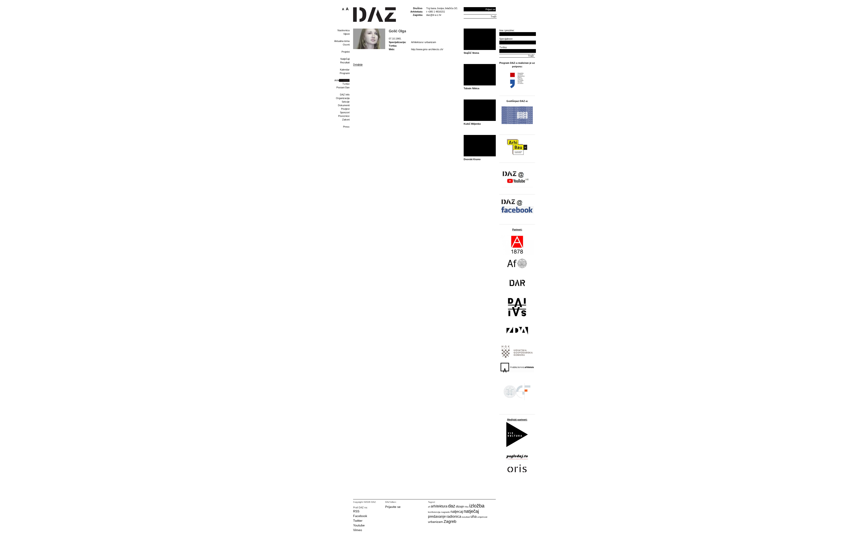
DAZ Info (345, 94)
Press (346, 126)
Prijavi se (490, 9)
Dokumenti (344, 105)
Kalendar (345, 69)
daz (451, 505)
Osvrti (346, 44)
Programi (345, 73)
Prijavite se (393, 507)
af (429, 506)
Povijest (345, 109)
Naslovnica (343, 30)
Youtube (359, 525)
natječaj (471, 511)
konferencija (434, 512)
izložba (476, 506)
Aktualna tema (342, 41)
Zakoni (346, 119)
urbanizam (435, 522)
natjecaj (457, 511)
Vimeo (357, 530)
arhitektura (439, 506)
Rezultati (345, 62)
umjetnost (482, 517)
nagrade (445, 512)
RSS (356, 511)
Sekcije (346, 101)
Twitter (357, 520)
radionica (454, 516)
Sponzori (345, 112)
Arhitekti (338, 80)
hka (467, 506)
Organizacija (343, 98)
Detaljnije (358, 64)
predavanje (437, 516)
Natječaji (345, 59)
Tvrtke (346, 84)
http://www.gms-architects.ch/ (427, 49)
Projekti (346, 51)
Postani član (343, 87)
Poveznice (344, 116)
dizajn (460, 506)
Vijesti (346, 34)
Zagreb (450, 521)
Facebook (360, 516)
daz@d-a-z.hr (433, 15)
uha (474, 516)
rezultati (466, 517)
